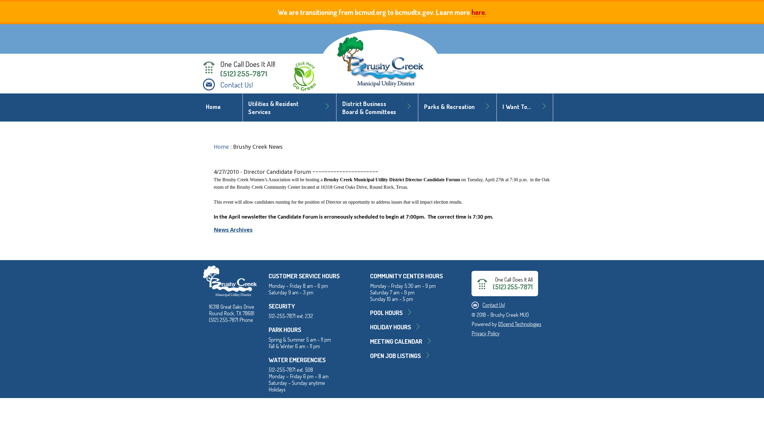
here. (479, 12)
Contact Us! (236, 84)
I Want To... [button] (517, 106)
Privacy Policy (486, 333)
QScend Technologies (519, 324)
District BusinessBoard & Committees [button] (369, 108)
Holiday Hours (390, 327)
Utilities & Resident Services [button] (273, 108)
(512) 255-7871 (243, 73)
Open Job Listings (395, 355)
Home (213, 106)
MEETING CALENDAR (396, 341)
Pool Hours (386, 312)
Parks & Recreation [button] (449, 106)
